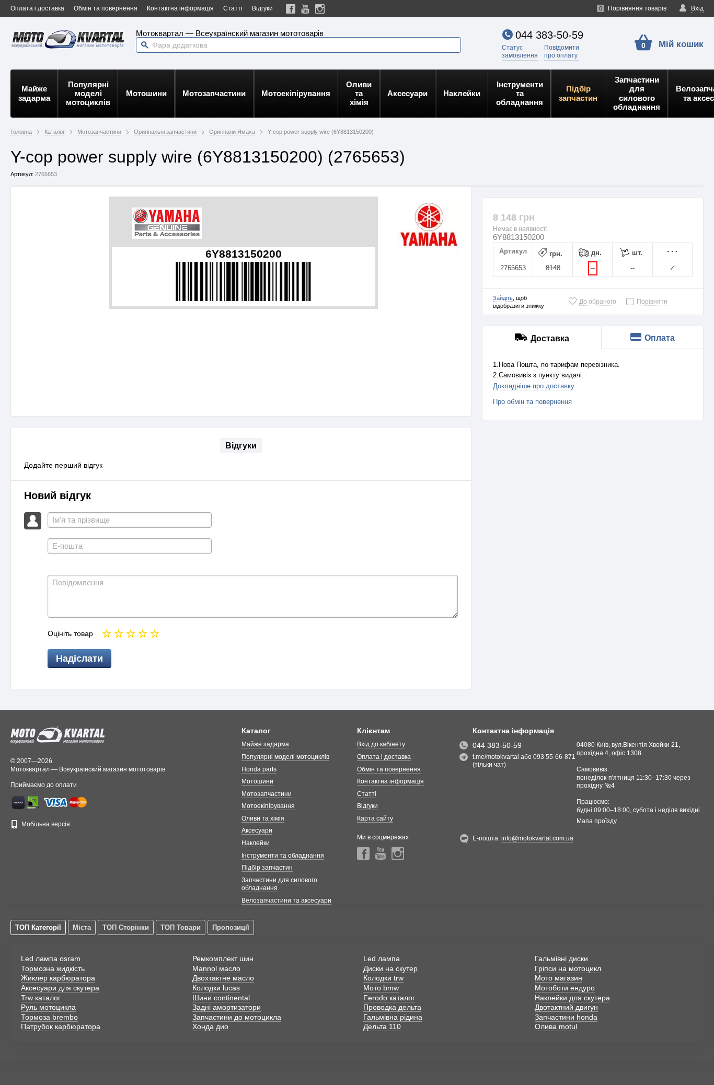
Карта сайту (375, 818)
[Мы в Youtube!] (305, 9)
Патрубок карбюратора (60, 1026)
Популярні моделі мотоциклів (88, 93)
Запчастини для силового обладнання (636, 93)
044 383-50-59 (549, 35)
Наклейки (461, 93)
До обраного (597, 301)
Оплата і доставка (37, 8)
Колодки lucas (216, 988)
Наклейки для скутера (572, 998)
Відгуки (262, 8)
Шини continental (221, 998)
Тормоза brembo (49, 1017)
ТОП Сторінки (125, 927)
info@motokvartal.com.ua (537, 838)
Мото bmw (381, 988)
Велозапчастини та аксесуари (286, 900)
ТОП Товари (180, 927)
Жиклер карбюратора (58, 978)
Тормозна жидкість (53, 968)
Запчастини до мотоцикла (236, 1017)
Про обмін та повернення (532, 402)
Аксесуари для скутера (60, 988)
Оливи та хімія (359, 93)
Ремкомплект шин (223, 958)
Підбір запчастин (578, 93)
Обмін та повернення (105, 8)
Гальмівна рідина (392, 1017)
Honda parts (259, 769)
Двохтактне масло (223, 978)
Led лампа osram (50, 958)
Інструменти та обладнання (519, 93)
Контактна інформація (180, 8)
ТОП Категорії (38, 927)
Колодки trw (383, 978)
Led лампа (381, 958)
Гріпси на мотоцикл (568, 968)
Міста (82, 927)
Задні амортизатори (226, 1007)
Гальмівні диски (561, 958)
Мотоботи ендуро (565, 988)
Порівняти (652, 301)
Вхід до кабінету (381, 744)
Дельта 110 (382, 1026)
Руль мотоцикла (48, 1007)
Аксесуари (407, 93)
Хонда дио (210, 1026)
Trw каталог (41, 998)
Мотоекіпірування (295, 93)
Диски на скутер (390, 968)
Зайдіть (503, 298)
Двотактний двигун (566, 1007)
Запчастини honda (566, 1017)
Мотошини (146, 93)
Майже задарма (34, 93)
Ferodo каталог (389, 998)
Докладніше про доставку (533, 386)
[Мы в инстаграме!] (320, 9)
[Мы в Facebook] (291, 9)
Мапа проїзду (597, 821)
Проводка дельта (392, 1007)
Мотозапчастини (214, 93)
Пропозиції (230, 927)
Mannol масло (216, 968)
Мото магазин (558, 978)
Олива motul (556, 1026)
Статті (233, 8)
